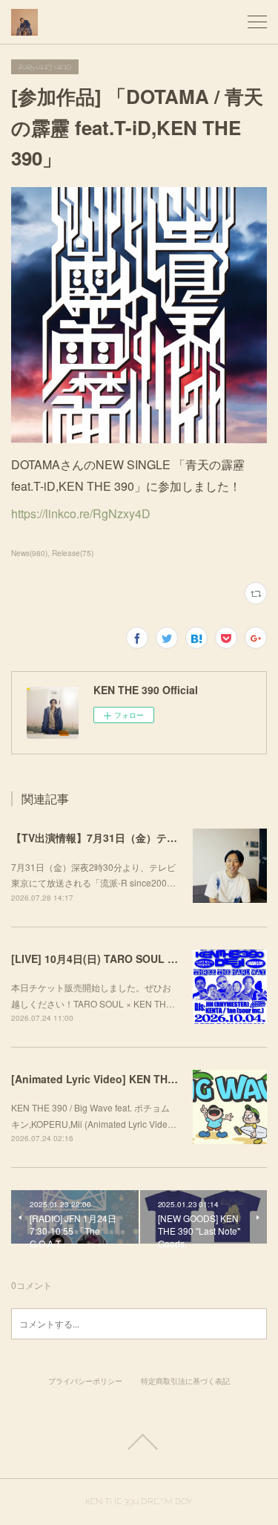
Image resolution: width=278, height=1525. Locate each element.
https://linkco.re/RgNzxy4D (80, 513)
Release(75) (72, 553)
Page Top (139, 1442)
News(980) (29, 553)
